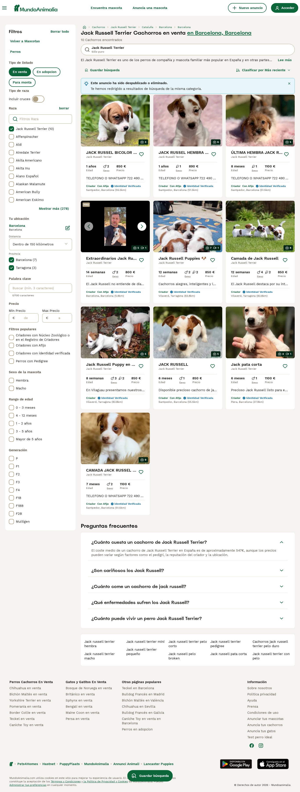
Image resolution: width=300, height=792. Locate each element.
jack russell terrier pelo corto (187, 644)
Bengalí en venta (79, 707)
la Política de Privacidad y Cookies (105, 781)
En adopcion (46, 72)
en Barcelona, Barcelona (219, 33)
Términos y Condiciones (66, 781)
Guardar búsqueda (105, 70)
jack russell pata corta (228, 654)
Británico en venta (80, 694)
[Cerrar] (289, 83)
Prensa (252, 707)
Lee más (285, 60)
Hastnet (48, 764)
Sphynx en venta (79, 700)
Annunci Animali (126, 764)
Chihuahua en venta (25, 688)
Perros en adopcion (137, 729)
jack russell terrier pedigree (225, 644)
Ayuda (252, 700)
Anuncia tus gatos (261, 731)
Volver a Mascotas (25, 41)
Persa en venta (77, 719)
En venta (20, 72)
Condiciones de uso (262, 713)
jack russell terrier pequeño (141, 652)
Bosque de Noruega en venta (89, 688)
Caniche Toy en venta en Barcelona (141, 721)
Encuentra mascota (106, 8)
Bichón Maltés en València (143, 700)
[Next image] (141, 226)
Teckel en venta (21, 719)
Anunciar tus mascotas (265, 719)
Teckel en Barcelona (138, 688)
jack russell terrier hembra (99, 644)
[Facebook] (251, 745)
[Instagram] (261, 745)
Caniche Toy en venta (26, 725)
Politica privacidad (261, 694)
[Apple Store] (273, 764)
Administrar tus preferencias (27, 785)
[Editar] (67, 228)
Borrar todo (60, 32)
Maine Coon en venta (82, 713)
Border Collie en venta (27, 713)
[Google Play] (236, 764)
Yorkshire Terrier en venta (30, 700)
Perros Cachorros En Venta (31, 682)
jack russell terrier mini (145, 642)
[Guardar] (141, 154)
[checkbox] (11, 128)
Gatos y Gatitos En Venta (86, 682)
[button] (115, 226)
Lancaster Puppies (158, 764)
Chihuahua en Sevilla (138, 707)
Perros (15, 52)
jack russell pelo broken (182, 656)
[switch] (38, 99)
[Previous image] (88, 226)
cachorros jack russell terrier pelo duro (270, 644)
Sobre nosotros (259, 688)
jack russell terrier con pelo (271, 656)
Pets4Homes (27, 764)
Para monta (22, 82)
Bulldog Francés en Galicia (143, 713)
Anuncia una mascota (150, 8)
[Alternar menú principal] (4, 8)
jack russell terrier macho (99, 656)
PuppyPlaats (70, 764)
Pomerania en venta (25, 707)
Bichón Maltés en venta (28, 694)
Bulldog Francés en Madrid (143, 694)
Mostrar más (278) (54, 209)
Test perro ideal (259, 737)
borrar (64, 108)
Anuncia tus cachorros (265, 725)
